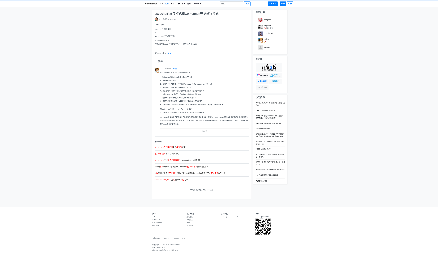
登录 (283, 4)
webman (197, 4)
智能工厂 (185, 238)
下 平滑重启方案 (167, 154)
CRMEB (165, 238)
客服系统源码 (157, 222)
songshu (267, 20)
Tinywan (267, 25)
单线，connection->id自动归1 (178, 160)
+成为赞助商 (262, 87)
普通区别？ (171, 147)
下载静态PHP (191, 220)
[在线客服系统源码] (262, 81)
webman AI (156, 220)
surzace (267, 47)
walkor (266, 39)
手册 (178, 4)
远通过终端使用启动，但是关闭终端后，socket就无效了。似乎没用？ (191, 173)
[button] (189, 3)
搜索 (247, 4)
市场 (183, 4)
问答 (167, 4)
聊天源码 (155, 225)
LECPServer (175, 238)
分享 (172, 4)
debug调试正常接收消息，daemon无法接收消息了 (182, 167)
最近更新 (189, 217)
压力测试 (189, 225)
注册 (290, 4)
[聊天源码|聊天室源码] (275, 81)
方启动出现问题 (171, 180)
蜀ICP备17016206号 (159, 247)
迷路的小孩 (268, 33)
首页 (161, 4)
